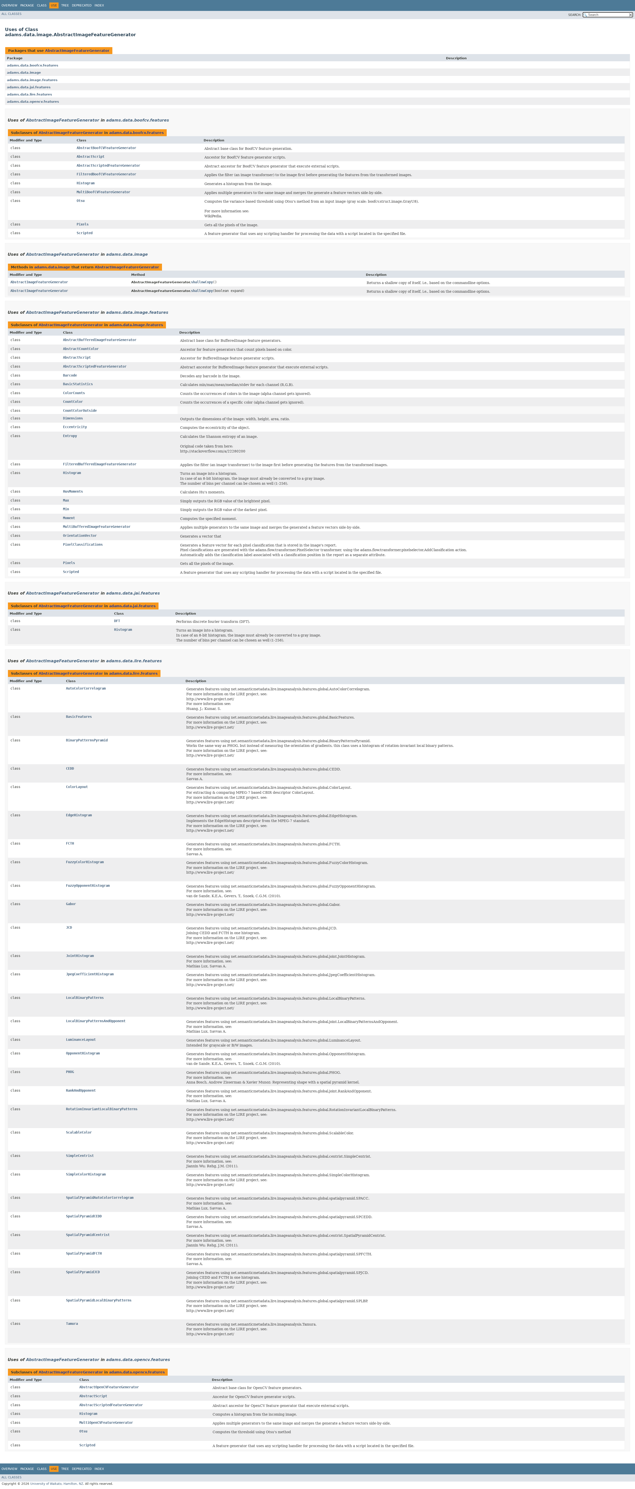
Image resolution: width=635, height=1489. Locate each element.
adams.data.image (24, 72)
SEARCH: (574, 15)
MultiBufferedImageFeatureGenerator (96, 527)
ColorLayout (77, 787)
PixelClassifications (83, 544)
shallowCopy (202, 282)
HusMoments (73, 491)
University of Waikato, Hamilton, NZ (56, 1484)
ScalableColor (79, 1132)
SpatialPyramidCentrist (88, 1235)
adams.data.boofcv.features (32, 65)
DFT (117, 621)
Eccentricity (75, 427)
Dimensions (73, 418)
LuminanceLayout (81, 1040)
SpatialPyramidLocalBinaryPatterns (98, 1300)
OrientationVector (80, 536)
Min (66, 509)
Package (27, 5)
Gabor (71, 904)
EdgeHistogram (79, 815)
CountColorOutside (80, 410)
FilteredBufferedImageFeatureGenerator (99, 464)
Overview (9, 5)
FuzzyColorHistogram (85, 862)
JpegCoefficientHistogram (90, 974)
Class (42, 5)
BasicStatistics (78, 384)
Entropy (70, 436)
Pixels (83, 224)
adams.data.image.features (32, 80)
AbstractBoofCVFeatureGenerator (106, 148)
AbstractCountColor (81, 349)
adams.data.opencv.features (33, 101)
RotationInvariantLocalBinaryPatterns (101, 1109)
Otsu (81, 201)
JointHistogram (80, 956)
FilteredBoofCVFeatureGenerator (106, 174)
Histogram (86, 183)
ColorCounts (74, 393)
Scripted (85, 233)
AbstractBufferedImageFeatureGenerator (99, 340)
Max (66, 500)
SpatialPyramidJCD (83, 1272)
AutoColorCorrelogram (86, 688)
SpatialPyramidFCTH (84, 1253)
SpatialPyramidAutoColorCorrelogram (99, 1198)
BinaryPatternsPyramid (87, 740)
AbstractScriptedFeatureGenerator (108, 165)
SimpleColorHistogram (86, 1174)
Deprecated (82, 5)
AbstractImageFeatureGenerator (77, 51)
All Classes (11, 14)
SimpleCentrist (80, 1156)
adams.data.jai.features (29, 87)
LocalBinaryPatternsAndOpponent (96, 1021)
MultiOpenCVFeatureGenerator (106, 1423)
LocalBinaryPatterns (85, 998)
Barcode (70, 375)
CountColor (73, 402)
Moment (69, 518)
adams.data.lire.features (29, 94)
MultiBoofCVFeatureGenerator (103, 192)
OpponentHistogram (83, 1053)
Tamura (72, 1324)
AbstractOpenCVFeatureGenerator (109, 1387)
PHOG (70, 1072)
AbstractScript (90, 156)
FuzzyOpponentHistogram (88, 885)
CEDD (70, 768)
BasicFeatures (79, 717)
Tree (65, 5)
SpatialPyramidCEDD (84, 1216)
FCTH (70, 843)
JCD (69, 927)
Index (99, 5)
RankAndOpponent (81, 1090)
